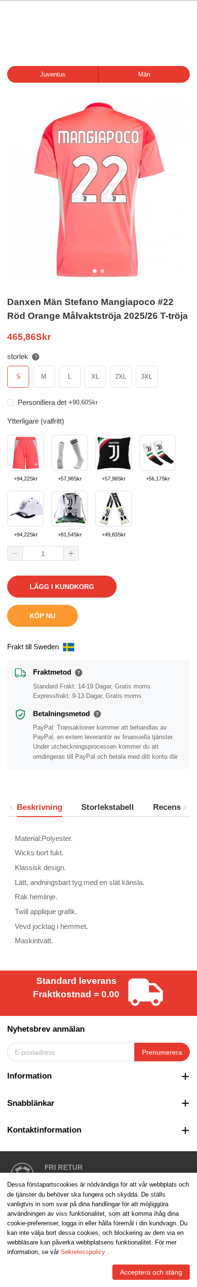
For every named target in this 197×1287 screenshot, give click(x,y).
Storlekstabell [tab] (107, 807)
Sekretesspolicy (83, 1251)
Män (144, 74)
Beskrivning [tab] (39, 807)
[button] (15, 553)
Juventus (53, 74)
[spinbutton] (43, 553)
